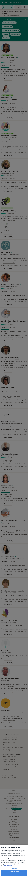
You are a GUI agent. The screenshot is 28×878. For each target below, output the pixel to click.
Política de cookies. (7, 865)
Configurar (14, 868)
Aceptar (14, 874)
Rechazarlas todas (14, 871)
